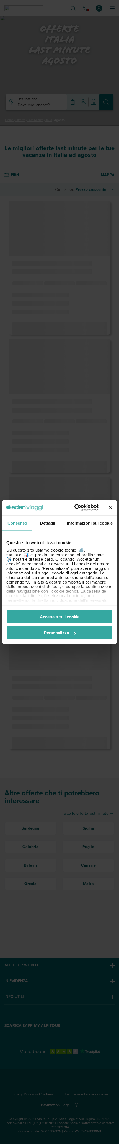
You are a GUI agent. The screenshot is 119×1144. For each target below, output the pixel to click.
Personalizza (56, 632)
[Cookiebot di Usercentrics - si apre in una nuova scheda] (75, 507)
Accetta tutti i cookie (59, 616)
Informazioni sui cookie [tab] (90, 522)
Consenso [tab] (17, 522)
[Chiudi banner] (111, 507)
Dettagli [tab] (47, 522)
